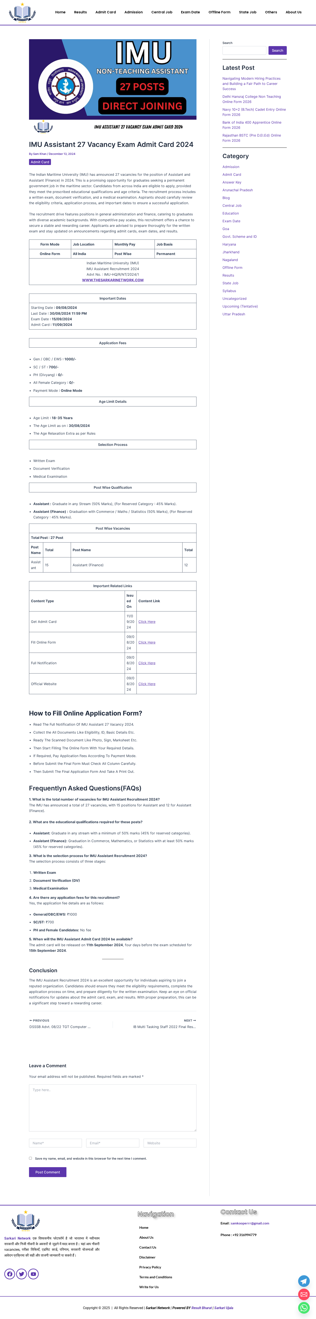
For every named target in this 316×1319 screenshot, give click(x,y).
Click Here (146, 621)
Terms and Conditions (155, 1277)
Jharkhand (230, 252)
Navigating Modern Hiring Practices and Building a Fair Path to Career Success (251, 83)
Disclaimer (147, 1257)
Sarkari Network (17, 1238)
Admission (133, 12)
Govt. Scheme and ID (239, 236)
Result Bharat (202, 1308)
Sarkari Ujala (223, 1308)
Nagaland (230, 260)
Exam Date (190, 12)
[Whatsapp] (304, 1308)
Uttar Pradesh (233, 314)
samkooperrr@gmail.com (250, 1223)
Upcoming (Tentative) (240, 306)
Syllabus (229, 291)
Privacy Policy (150, 1267)
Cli (140, 684)
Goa (225, 229)
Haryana (229, 244)
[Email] (304, 1294)
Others (271, 12)
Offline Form (219, 12)
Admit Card (105, 12)
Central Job (161, 12)
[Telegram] (304, 1281)
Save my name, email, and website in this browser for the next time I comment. (91, 1158)
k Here (150, 684)
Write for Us (149, 1287)
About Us (294, 12)
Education (230, 213)
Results (80, 12)
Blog (226, 198)
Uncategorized (234, 298)
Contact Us (147, 1247)
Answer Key (231, 182)
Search (227, 43)
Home (60, 12)
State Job (247, 12)
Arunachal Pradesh (237, 190)
